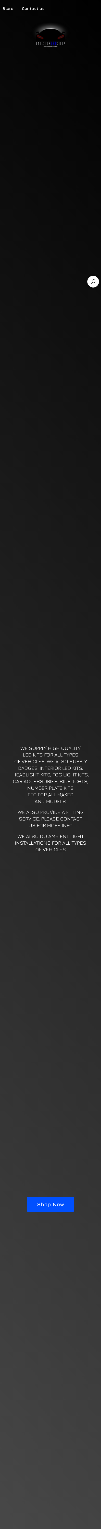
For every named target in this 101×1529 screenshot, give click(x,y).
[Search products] (93, 282)
